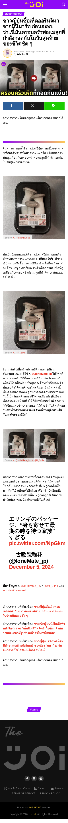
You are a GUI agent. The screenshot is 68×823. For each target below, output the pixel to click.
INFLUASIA (35, 807)
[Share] (13, 106)
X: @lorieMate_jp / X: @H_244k (28, 460)
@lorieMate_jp (42, 373)
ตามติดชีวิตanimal (14, 590)
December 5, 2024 (31, 567)
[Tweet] (34, 106)
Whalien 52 (22, 54)
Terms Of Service (24, 793)
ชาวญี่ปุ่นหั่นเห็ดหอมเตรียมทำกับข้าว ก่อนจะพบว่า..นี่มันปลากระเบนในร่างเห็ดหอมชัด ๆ (33, 611)
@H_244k (51, 585)
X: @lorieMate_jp (21, 237)
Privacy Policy (50, 793)
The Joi (32, 814)
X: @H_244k (19, 352)
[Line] (54, 106)
